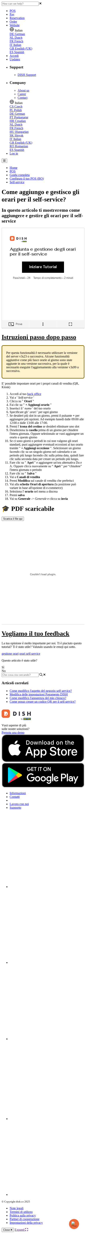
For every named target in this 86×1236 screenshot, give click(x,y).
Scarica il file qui (12, 518)
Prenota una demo (13, 732)
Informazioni (18, 793)
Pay (12, 14)
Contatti (15, 796)
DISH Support (27, 74)
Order (13, 21)
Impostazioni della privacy (26, 1222)
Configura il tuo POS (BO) (27, 178)
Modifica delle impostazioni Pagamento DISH (39, 694)
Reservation (17, 18)
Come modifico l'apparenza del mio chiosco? (38, 698)
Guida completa (20, 175)
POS (13, 10)
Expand (20, 1229)
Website (15, 25)
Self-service (17, 182)
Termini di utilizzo (21, 1212)
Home (13, 167)
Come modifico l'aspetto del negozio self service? (41, 690)
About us (23, 90)
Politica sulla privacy (23, 1215)
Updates (15, 59)
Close (7, 1229)
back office (34, 394)
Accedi (14, 55)
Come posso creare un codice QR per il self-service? (43, 701)
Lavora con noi (19, 804)
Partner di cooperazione (24, 1219)
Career (22, 94)
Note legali (16, 1208)
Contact (22, 97)
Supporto (15, 807)
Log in (14, 153)
